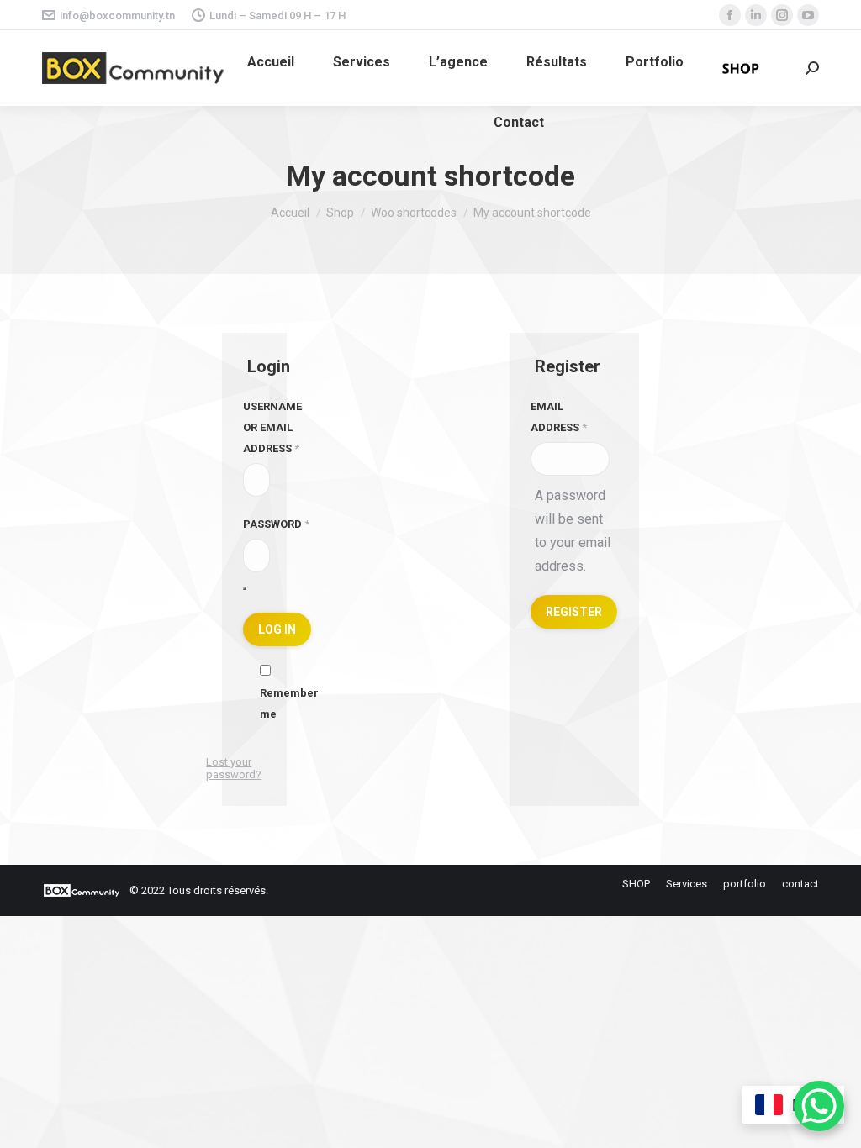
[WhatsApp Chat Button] (819, 1106)
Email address (559, 417)
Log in (277, 629)
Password (276, 524)
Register (574, 612)
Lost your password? (233, 768)
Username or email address (272, 427)
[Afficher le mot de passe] (244, 588)
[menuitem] (271, 62)
